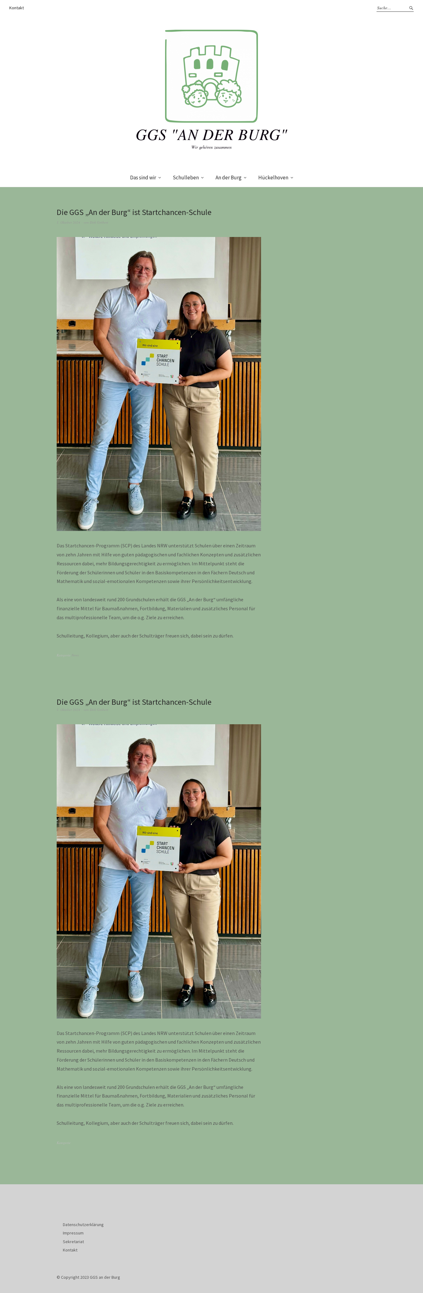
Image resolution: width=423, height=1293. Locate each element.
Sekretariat (73, 1241)
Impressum (73, 1233)
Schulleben (186, 177)
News (75, 655)
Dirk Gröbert (99, 222)
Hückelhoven (273, 177)
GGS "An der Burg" (211, 133)
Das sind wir (143, 177)
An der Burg (229, 177)
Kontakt (16, 8)
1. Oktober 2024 (68, 222)
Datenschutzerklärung (83, 1224)
